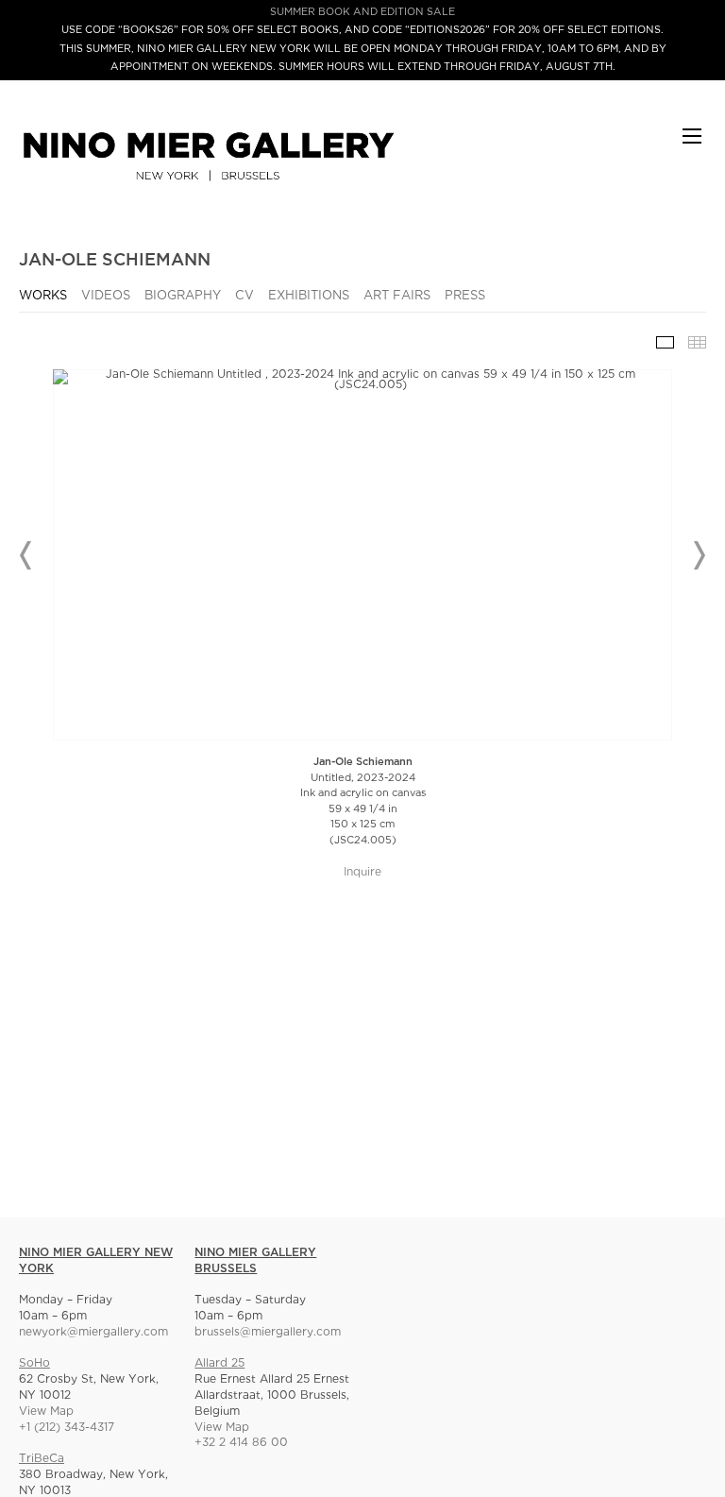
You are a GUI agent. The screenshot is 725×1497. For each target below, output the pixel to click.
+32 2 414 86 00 (241, 1442)
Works (43, 296)
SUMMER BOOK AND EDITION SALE (362, 12)
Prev (26, 555)
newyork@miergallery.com (93, 1332)
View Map (46, 1411)
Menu (692, 145)
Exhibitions (308, 296)
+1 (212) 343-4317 (66, 1427)
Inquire (362, 872)
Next (698, 555)
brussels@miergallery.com (267, 1332)
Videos (105, 296)
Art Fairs (396, 296)
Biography (182, 296)
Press (465, 296)
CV (244, 296)
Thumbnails (697, 342)
